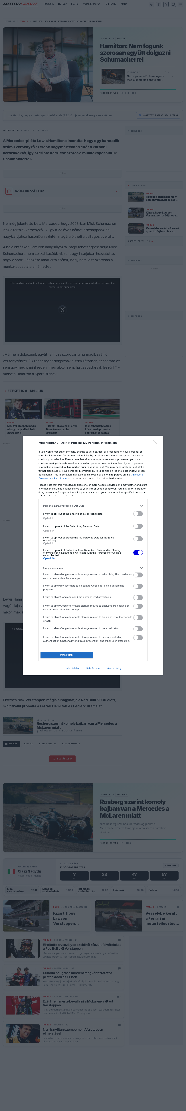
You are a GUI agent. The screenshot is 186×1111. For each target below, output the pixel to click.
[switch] (138, 513)
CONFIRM (67, 655)
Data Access (93, 668)
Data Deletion (72, 668)
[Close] (155, 443)
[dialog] (93, 555)
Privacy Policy (114, 668)
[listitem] (93, 506)
